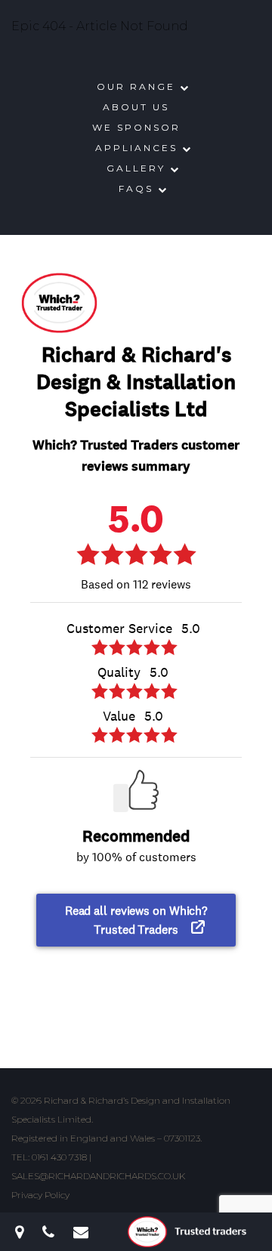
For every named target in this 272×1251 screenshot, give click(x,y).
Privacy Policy (40, 1194)
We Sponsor (136, 127)
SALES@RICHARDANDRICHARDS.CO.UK (98, 1176)
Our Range (136, 86)
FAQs (136, 188)
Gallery (136, 168)
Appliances (136, 147)
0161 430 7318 (59, 1157)
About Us (136, 107)
